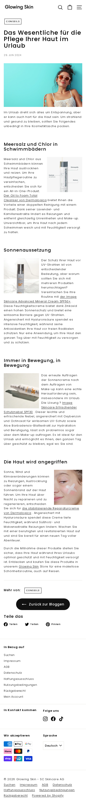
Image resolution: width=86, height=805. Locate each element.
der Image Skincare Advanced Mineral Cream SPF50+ (40, 299)
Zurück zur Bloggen (46, 604)
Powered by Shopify (48, 795)
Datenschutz (13, 673)
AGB (7, 667)
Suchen (9, 655)
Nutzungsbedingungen (20, 685)
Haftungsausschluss (19, 679)
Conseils (13, 21)
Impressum (12, 661)
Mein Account (13, 697)
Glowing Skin (29, 566)
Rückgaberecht (15, 691)
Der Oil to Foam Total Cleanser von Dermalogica (25, 197)
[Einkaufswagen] (70, 7)
